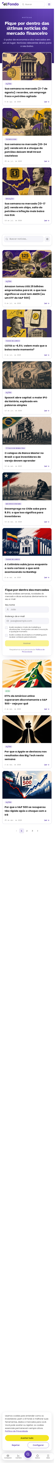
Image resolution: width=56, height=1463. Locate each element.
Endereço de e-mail (15, 616)
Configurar (38, 1445)
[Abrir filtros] (47, 239)
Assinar (27, 643)
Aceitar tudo (27, 1438)
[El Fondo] (10, 4)
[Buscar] (28, 1454)
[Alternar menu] (49, 4)
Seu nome (10, 605)
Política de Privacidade (16, 1431)
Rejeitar (16, 1445)
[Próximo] (37, 831)
